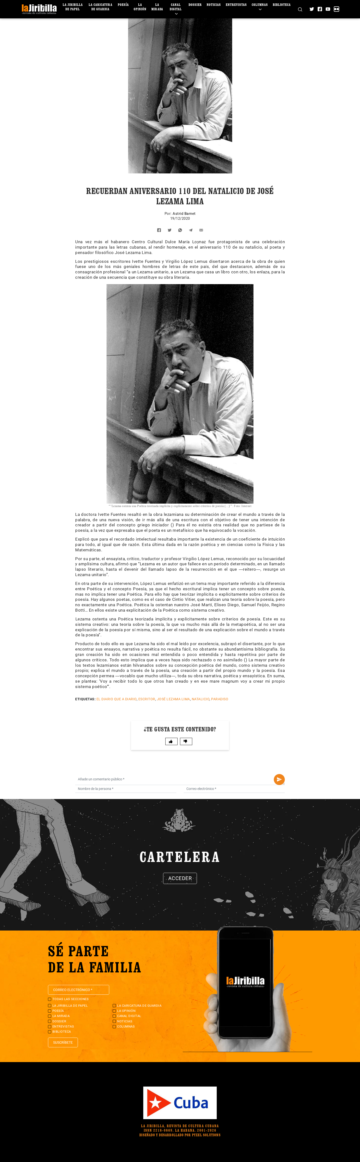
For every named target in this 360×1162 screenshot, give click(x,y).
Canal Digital (176, 6)
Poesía (123, 4)
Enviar (279, 779)
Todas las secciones (70, 999)
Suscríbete (63, 1042)
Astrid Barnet (184, 213)
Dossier (195, 4)
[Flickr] (336, 9)
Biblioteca (282, 4)
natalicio (201, 699)
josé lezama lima (173, 699)
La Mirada (157, 6)
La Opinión (140, 6)
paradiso (219, 699)
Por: (169, 213)
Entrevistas (236, 4)
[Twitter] (312, 9)
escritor (146, 699)
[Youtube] (328, 9)
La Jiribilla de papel (73, 6)
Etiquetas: (85, 699)
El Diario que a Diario (116, 699)
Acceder (180, 878)
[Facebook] (320, 9)
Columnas (260, 4)
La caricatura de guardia (100, 6)
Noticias (214, 4)
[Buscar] (300, 9)
